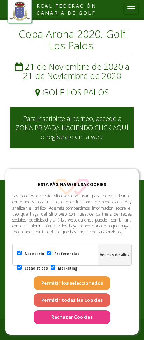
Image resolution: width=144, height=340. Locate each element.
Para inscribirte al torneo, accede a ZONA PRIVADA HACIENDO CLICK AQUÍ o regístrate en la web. (72, 127)
